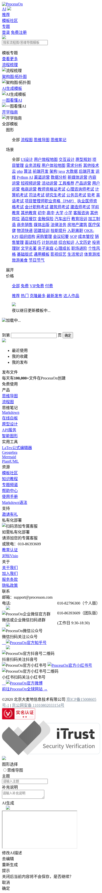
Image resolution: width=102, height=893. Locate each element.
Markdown (10, 412)
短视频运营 (31, 183)
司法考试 (37, 195)
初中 (42, 213)
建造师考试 (80, 207)
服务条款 (10, 579)
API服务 (9, 430)
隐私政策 (10, 585)
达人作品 (71, 296)
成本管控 (86, 236)
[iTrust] (51, 754)
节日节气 (37, 260)
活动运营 (49, 183)
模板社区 (10, 21)
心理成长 (62, 248)
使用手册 (10, 496)
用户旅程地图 (46, 159)
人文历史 (83, 242)
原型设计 (10, 424)
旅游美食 (20, 260)
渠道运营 (42, 177)
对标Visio (10, 556)
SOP (73, 236)
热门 (25, 296)
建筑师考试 (59, 207)
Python (22, 177)
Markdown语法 (14, 502)
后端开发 (87, 171)
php (20, 171)
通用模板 (42, 254)
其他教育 (29, 213)
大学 (59, 213)
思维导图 (42, 140)
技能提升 (58, 230)
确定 (68, 335)
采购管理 (44, 236)
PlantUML (10, 461)
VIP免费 (37, 286)
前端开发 (41, 171)
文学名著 (29, 248)
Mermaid (9, 457)
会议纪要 (61, 236)
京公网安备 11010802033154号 (38, 705)
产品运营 (83, 183)
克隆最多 (38, 296)
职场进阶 (79, 248)
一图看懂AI (12, 100)
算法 (28, 171)
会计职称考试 (37, 207)
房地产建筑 (77, 225)
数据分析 (59, 177)
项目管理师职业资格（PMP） (50, 201)
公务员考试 (76, 195)
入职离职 (75, 230)
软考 (91, 195)
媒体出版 (42, 225)
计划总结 (49, 242)
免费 (25, 286)
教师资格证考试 (51, 189)
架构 (53, 171)
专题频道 (10, 485)
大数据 (72, 171)
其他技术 (91, 165)
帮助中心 (10, 491)
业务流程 (33, 165)
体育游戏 (92, 254)
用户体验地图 (53, 165)
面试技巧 (33, 242)
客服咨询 (81, 213)
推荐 (6, 15)
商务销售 (25, 225)
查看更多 (10, 59)
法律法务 (58, 225)
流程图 (27, 140)
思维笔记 (58, 140)
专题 (6, 26)
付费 (49, 286)
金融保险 (45, 219)
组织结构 (27, 236)
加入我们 (10, 573)
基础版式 (25, 254)
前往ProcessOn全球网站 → (25, 689)
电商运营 (29, 189)
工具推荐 (66, 183)
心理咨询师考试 (80, 189)
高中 (50, 213)
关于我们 (10, 568)
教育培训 (79, 219)
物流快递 (25, 230)
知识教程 (10, 479)
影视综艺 (58, 254)
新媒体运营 (77, 177)
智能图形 (10, 436)
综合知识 (66, 242)
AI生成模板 (12, 88)
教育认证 (10, 550)
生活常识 (75, 254)
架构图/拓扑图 (14, 77)
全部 (16, 286)
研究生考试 (55, 195)
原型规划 (83, 159)
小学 (68, 213)
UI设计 (27, 159)
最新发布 (54, 296)
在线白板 (10, 418)
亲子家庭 (45, 248)
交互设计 (67, 159)
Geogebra (9, 452)
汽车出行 (62, 219)
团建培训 (42, 230)
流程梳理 (10, 65)
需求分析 (74, 165)
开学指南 (10, 112)
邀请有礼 (10, 514)
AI (4, 9)
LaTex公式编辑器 (17, 448)
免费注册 (19, 32)
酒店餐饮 (29, 219)
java (61, 171)
